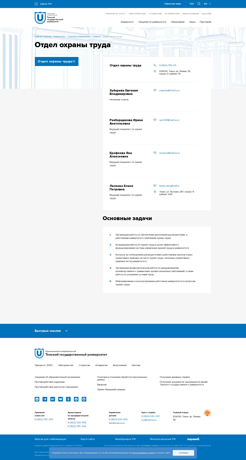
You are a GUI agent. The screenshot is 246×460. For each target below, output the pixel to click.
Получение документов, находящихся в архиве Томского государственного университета (184, 383)
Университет (59, 36)
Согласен (183, 453)
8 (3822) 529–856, (77, 422)
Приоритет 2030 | (116, 14)
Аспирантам (172, 14)
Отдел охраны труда (55, 61)
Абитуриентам (137, 14)
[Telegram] (45, 399)
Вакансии (101, 384)
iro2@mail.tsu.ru (149, 420)
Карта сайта (88, 439)
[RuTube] (52, 399)
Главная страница (43, 36)
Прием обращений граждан (111, 389)
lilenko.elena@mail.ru (169, 185)
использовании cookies (143, 453)
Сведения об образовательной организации (57, 377)
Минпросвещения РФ (163, 439)
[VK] (37, 399)
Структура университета (79, 36)
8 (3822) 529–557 (150, 416)
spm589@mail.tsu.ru (169, 120)
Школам (206, 14)
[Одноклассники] (68, 399)
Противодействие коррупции (50, 382)
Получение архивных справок (175, 377)
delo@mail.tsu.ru (117, 423)
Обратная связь (172, 4)
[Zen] (76, 399)
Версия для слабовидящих (50, 439)
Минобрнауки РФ (125, 439)
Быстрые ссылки (48, 330)
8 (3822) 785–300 (44, 419)
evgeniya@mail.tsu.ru (169, 90)
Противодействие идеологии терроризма (56, 386)
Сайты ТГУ (46, 4)
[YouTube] (60, 399)
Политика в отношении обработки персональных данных (122, 378)
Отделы (96, 36)
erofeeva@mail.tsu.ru (169, 153)
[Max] (84, 399)
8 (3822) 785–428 (77, 426)
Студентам (155, 14)
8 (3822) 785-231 (167, 65)
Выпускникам (191, 14)
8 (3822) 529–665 (118, 419)
